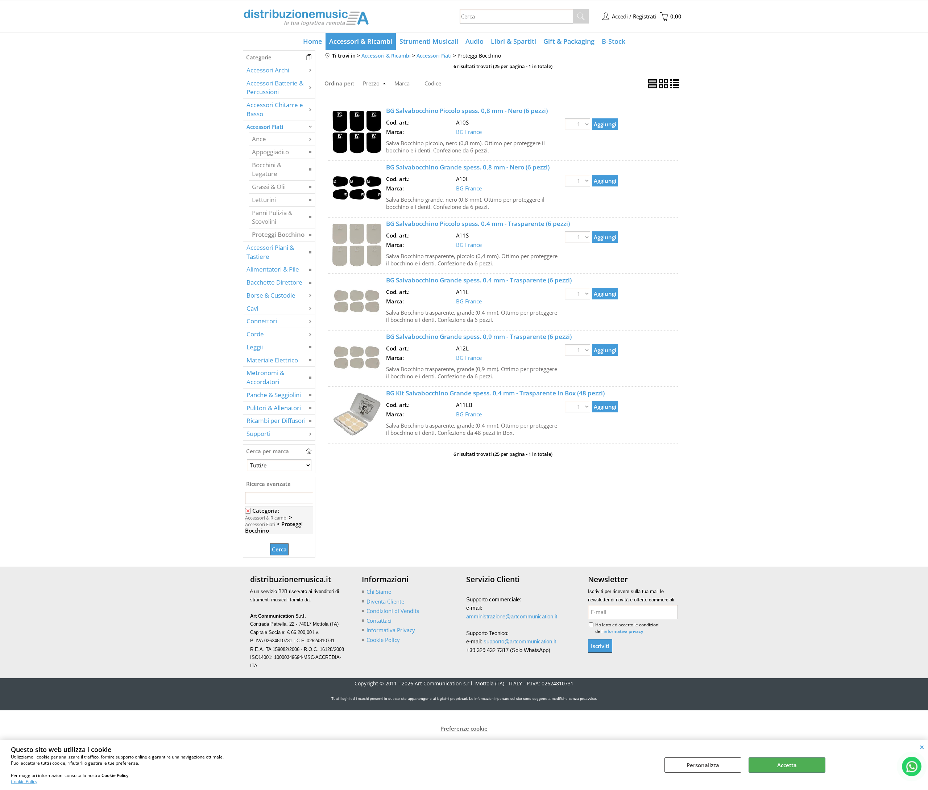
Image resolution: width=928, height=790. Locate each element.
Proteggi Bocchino (278, 234)
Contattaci (379, 620)
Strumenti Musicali (428, 41)
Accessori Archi (267, 70)
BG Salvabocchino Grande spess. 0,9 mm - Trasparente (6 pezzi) (479, 336)
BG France (469, 131)
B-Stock (613, 41)
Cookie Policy (24, 781)
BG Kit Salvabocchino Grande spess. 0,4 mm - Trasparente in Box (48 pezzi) (495, 393)
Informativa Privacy (390, 630)
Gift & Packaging (568, 41)
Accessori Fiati (264, 126)
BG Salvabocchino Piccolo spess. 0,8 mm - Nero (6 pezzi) (467, 110)
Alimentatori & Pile (272, 269)
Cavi (252, 308)
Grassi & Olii (269, 186)
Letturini (264, 200)
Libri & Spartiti (513, 41)
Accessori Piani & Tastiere (270, 252)
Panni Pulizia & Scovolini (272, 217)
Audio (474, 41)
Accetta (787, 765)
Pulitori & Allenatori (273, 408)
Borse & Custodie (270, 295)
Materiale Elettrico (272, 360)
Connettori (261, 321)
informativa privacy (623, 631)
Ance (259, 139)
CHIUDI (922, 747)
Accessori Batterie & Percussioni (274, 87)
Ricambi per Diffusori (276, 420)
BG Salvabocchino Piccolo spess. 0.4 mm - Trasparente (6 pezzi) (478, 223)
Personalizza (703, 765)
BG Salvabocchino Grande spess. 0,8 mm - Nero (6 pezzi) (468, 167)
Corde (255, 334)
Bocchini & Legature (266, 169)
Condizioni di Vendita (392, 610)
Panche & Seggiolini (273, 395)
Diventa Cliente (385, 601)
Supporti (258, 433)
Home (312, 41)
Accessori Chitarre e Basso (274, 109)
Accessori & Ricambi (360, 41)
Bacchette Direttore (274, 282)
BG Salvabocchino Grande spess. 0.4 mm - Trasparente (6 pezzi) (479, 280)
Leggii (254, 347)
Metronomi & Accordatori (265, 377)
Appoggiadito (270, 152)
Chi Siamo (379, 591)
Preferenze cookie (464, 728)
